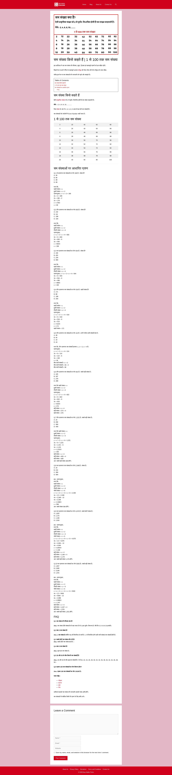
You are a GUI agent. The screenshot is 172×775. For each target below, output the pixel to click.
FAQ (58, 89)
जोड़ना (60, 680)
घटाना (60, 683)
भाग (59, 687)
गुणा (59, 685)
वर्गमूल (79, 70)
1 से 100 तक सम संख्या (60, 85)
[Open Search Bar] (115, 4)
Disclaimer (83, 769)
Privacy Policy (74, 769)
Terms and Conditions (94, 769)
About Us (98, 4)
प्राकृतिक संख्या (60, 100)
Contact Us (108, 4)
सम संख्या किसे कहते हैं (60, 83)
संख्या (58, 109)
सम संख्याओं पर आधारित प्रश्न (62, 87)
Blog (91, 4)
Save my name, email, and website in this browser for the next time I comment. (82, 752)
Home (84, 4)
